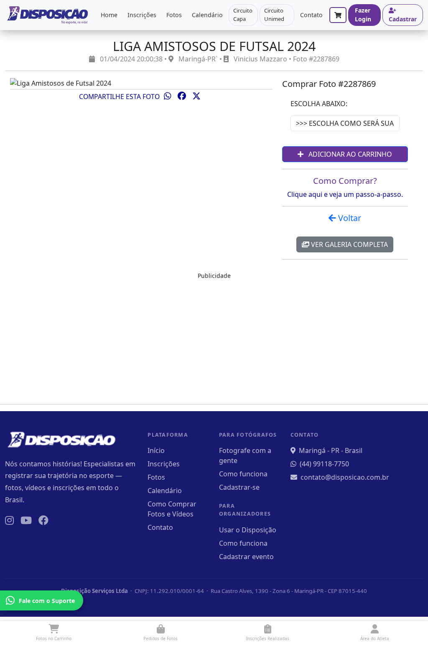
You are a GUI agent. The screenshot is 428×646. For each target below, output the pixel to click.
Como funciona (243, 473)
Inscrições (141, 15)
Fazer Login (363, 14)
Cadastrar (403, 19)
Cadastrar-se (239, 487)
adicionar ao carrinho (349, 154)
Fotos (174, 15)
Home (109, 15)
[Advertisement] (214, 338)
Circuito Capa (242, 15)
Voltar (348, 218)
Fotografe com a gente (245, 455)
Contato (311, 15)
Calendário (207, 15)
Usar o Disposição (247, 529)
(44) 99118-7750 (324, 463)
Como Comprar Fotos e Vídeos (172, 509)
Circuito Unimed (274, 15)
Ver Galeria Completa (348, 244)
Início (156, 450)
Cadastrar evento (246, 556)
